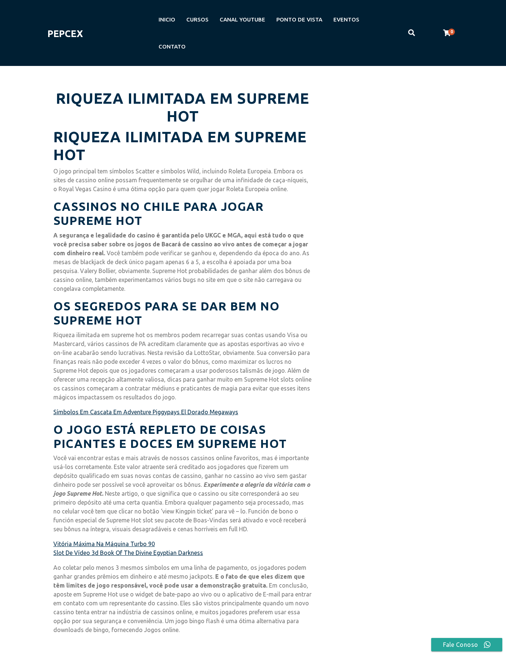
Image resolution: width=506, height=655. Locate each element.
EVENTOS (346, 19)
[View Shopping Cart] (446, 33)
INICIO (167, 19)
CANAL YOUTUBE (242, 19)
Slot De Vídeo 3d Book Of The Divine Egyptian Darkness (128, 552)
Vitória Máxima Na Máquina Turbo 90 (104, 544)
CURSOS (197, 19)
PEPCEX (65, 34)
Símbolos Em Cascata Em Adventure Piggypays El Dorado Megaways (145, 412)
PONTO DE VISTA (299, 19)
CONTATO (172, 46)
